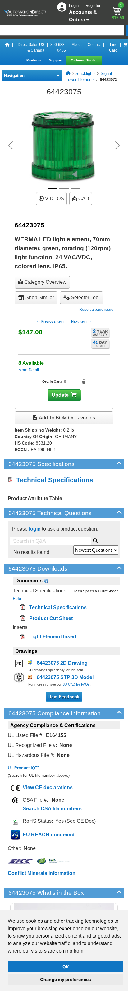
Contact (94, 45)
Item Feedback (64, 696)
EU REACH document (49, 834)
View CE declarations (48, 787)
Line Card (113, 47)
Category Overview (44, 282)
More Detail (28, 370)
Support (56, 60)
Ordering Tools (83, 60)
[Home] (7, 47)
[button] (11, 145)
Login (74, 5)
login (35, 529)
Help (17, 598)
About (77, 45)
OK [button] (65, 966)
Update (60, 395)
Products (34, 60)
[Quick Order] (125, 47)
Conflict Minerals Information (41, 873)
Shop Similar (39, 297)
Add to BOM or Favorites (66, 417)
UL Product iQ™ (23, 768)
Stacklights (85, 73)
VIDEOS (54, 198)
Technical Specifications (52, 479)
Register (92, 5)
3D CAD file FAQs (76, 684)
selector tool (85, 297)
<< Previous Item (50, 321)
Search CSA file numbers (52, 808)
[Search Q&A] (95, 540)
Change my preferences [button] (65, 979)
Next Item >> (81, 321)
